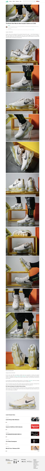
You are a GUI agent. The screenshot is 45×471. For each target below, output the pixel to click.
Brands (34, 459)
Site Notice (35, 462)
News (20, 1)
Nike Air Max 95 (17, 376)
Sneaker (10, 1)
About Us (35, 463)
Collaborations (36, 461)
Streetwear (17, 1)
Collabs (14, 1)
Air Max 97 (24, 376)
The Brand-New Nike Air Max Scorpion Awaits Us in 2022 (22, 3)
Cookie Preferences (35, 468)
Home (7, 3)
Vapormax (30, 380)
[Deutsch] (37, 1)
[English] (38, 1)
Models (34, 460)
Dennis (9, 25)
